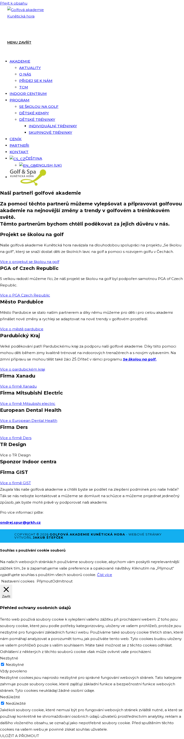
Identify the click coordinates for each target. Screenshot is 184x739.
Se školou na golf (38, 106)
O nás (25, 74)
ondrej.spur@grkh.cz (20, 522)
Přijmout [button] (44, 581)
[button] (15, 455)
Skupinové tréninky (50, 132)
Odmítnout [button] (62, 581)
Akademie (20, 61)
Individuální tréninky (53, 126)
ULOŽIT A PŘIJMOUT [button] (19, 735)
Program (19, 100)
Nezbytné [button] (9, 658)
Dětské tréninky (37, 119)
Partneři (19, 145)
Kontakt (19, 152)
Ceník (16, 139)
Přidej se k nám (35, 80)
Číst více (104, 574)
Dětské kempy (34, 113)
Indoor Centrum (28, 93)
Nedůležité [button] (10, 697)
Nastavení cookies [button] (17, 581)
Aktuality (30, 67)
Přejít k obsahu (13, 3)
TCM (23, 87)
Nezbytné (15, 664)
